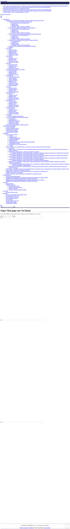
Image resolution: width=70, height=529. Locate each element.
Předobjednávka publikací (11, 203)
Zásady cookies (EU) (13, 188)
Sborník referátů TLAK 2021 (12, 200)
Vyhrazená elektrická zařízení (12, 128)
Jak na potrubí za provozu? (12, 198)
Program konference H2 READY (16, 116)
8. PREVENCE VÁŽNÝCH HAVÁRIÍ (17, 144)
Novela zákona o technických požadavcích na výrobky (18, 170)
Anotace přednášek (13, 79)
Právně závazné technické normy (13, 176)
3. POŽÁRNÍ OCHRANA (15, 138)
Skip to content (4, 1)
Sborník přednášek (13, 85)
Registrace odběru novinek (12, 192)
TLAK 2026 (8, 48)
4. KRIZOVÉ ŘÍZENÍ (14, 139)
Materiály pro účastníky (14, 99)
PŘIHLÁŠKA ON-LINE (14, 121)
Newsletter (5, 191)
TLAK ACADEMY (10, 127)
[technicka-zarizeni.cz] (1, 17)
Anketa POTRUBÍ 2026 (14, 76)
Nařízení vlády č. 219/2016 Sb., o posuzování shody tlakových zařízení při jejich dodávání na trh (27, 171)
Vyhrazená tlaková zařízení (12, 130)
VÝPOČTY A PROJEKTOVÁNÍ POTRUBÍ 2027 (17, 117)
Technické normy (7, 175)
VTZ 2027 (8, 86)
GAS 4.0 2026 (9, 56)
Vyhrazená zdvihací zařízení (12, 132)
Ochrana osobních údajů (14, 186)
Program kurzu (14, 24)
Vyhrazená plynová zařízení (12, 129)
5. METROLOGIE (13, 140)
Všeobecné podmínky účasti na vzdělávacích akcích (17, 124)
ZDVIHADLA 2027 (10, 92)
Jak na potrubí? (9, 199)
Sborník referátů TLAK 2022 (12, 197)
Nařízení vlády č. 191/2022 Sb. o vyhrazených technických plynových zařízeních (26, 154)
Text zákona (11, 148)
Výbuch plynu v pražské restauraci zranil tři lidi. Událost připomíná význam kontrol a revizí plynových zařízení (27, 10)
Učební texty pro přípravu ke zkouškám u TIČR (16, 194)
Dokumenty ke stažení (13, 54)
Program (10, 57)
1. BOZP (11, 135)
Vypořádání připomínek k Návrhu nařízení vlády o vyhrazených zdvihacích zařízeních (30, 160)
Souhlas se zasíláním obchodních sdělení (17, 189)
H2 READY (9, 115)
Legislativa (5, 133)
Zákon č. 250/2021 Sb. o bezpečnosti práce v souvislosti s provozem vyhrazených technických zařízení (28, 146)
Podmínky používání (10, 184)
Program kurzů (12, 108)
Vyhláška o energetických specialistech (14, 172)
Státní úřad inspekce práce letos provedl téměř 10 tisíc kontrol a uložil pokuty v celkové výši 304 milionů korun (27, 9)
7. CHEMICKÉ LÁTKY (14, 143)
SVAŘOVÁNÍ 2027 (10, 107)
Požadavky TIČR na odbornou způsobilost (20, 26)
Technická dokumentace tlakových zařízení (15, 69)
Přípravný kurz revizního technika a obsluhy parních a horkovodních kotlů (25, 34)
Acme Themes (47, 527)
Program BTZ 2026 (13, 64)
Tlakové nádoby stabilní (11, 202)
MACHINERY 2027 (10, 100)
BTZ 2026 (8, 63)
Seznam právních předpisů (11, 134)
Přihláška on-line (15, 25)
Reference (11, 47)
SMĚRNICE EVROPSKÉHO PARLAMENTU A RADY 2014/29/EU (21, 181)
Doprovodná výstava (13, 53)
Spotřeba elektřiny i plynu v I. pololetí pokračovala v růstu (15, 12)
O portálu (5, 182)
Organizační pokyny (15, 41)
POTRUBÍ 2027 (9, 75)
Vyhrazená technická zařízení (9, 126)
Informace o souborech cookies (15, 187)
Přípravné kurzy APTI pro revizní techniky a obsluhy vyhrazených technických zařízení (25, 20)
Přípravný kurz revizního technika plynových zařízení (20, 21)
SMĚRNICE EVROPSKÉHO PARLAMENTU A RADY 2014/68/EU (21, 178)
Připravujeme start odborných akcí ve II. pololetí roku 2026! (16, 8)
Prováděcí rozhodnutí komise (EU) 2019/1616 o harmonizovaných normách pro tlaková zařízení (27, 177)
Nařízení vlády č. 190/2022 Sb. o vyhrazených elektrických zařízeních (24, 151)
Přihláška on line (15, 31)
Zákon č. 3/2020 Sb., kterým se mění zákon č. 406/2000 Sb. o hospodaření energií (23, 173)
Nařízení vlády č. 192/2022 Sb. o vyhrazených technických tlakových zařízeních (26, 156)
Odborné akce (6, 19)
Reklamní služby (9, 183)
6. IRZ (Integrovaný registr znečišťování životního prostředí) (22, 141)
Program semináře (13, 70)
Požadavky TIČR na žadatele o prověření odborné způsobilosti (22, 46)
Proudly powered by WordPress (27, 527)
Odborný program (13, 49)
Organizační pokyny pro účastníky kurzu (20, 23)
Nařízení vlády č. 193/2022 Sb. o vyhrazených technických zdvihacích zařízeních (26, 159)
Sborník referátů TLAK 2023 (12, 195)
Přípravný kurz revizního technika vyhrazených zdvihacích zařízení (23, 40)
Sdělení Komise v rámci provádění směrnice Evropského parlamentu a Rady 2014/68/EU (25, 180)
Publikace (5, 193)
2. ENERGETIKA (13, 137)
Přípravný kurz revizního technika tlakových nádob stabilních (22, 27)
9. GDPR (11, 145)
